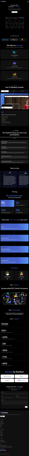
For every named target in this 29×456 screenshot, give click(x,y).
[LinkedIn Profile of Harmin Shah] (21, 278)
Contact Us (1, 435)
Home (1, 431)
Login (1, 427)
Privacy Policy (2, 440)
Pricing (1, 424)
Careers (1, 434)
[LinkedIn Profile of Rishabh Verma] (7, 278)
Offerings (1, 421)
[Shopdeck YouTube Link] (3, 450)
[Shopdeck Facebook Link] (2, 450)
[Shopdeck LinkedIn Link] (0, 450)
